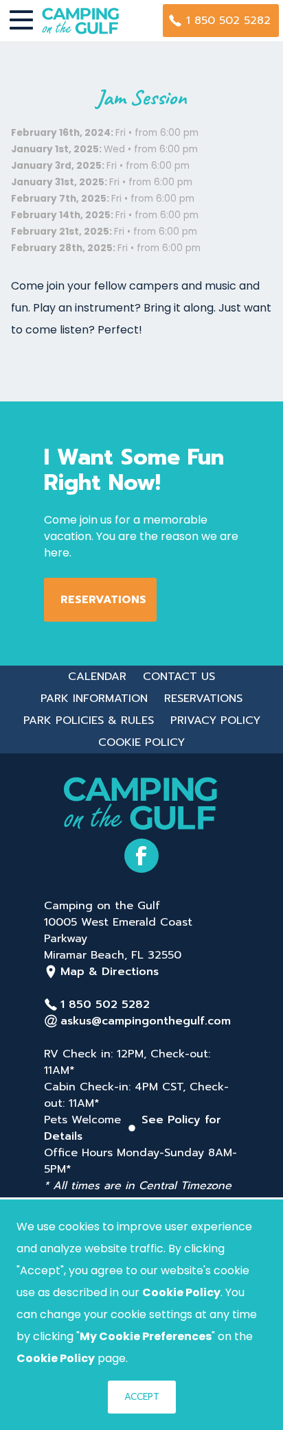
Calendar (97, 676)
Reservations (103, 599)
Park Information (94, 698)
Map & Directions (109, 971)
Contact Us (179, 676)
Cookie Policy (141, 742)
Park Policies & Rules (88, 720)
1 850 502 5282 (228, 20)
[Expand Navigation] (21, 20)
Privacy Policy (215, 720)
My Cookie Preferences (146, 1336)
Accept (141, 1397)
